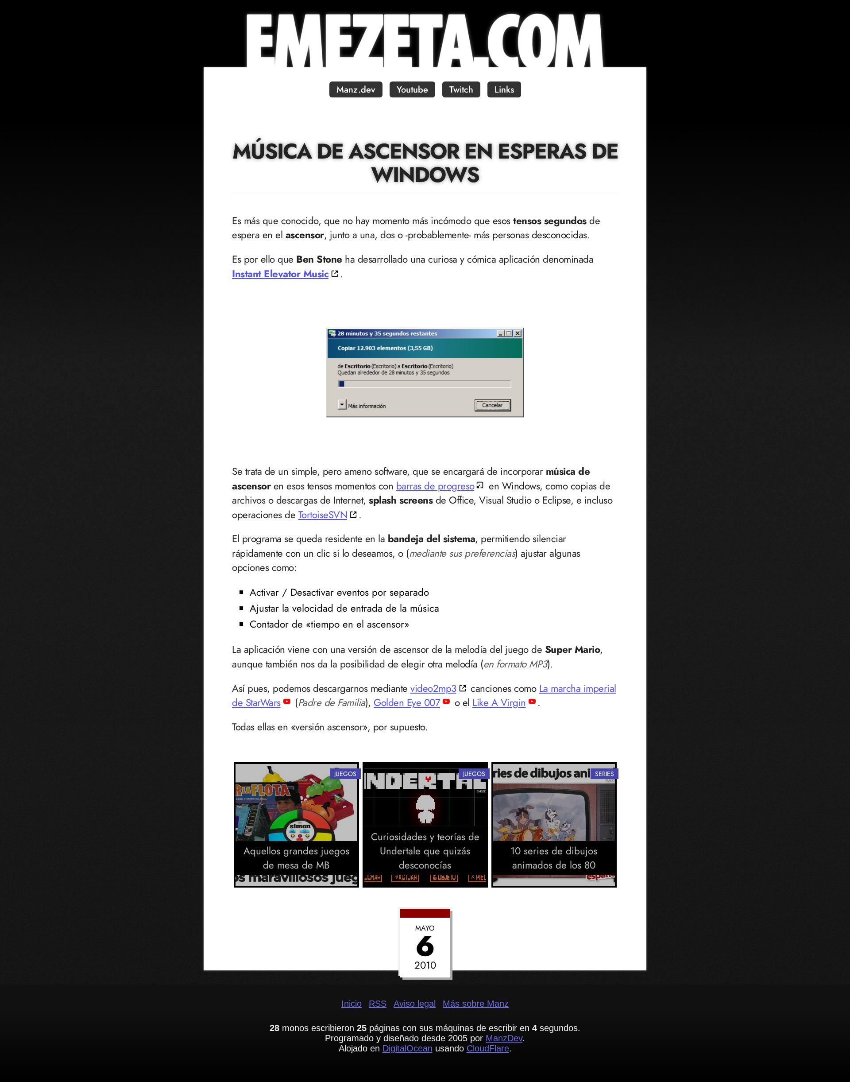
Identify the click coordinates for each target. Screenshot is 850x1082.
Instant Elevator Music (280, 274)
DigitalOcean (407, 1048)
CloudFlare (488, 1048)
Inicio (351, 1003)
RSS (377, 1003)
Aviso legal (415, 1003)
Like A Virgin (499, 702)
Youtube (412, 89)
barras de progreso (435, 486)
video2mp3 (433, 688)
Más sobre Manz (476, 1003)
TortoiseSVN (323, 515)
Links (504, 89)
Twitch (461, 89)
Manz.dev (355, 89)
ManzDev (504, 1038)
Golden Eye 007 (407, 702)
